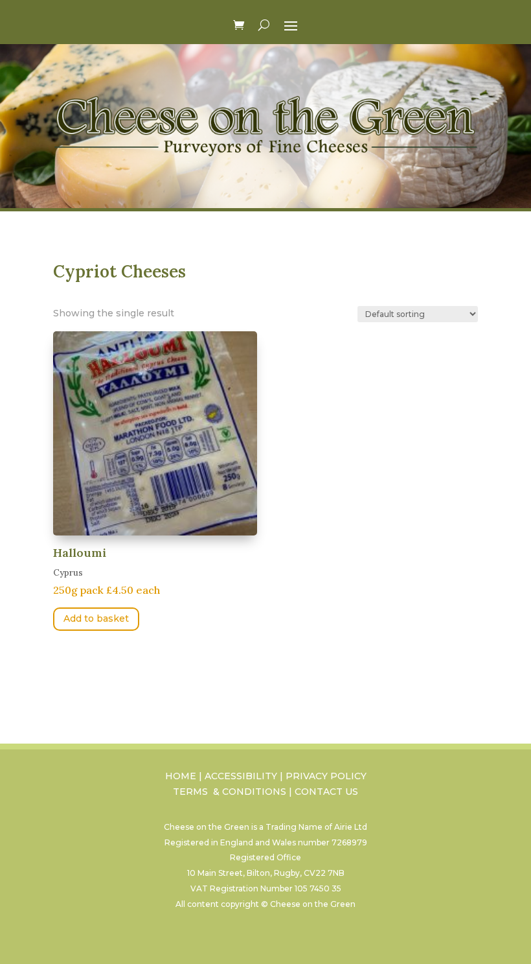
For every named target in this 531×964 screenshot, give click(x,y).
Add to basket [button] (96, 618)
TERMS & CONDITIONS (229, 791)
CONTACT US (326, 791)
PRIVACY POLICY (326, 776)
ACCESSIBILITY (241, 776)
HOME (180, 776)
